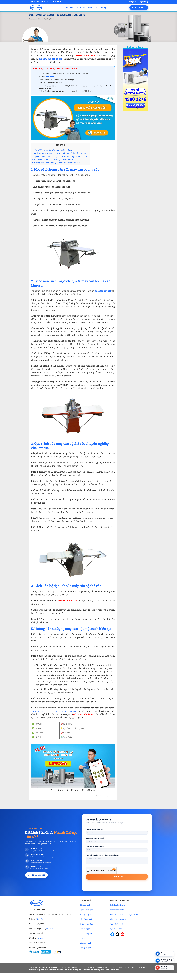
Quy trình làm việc (117, 929)
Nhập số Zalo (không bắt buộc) (95, 846)
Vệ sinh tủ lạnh (85, 943)
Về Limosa (70, 8)
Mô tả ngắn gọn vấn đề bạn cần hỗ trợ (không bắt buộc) (102, 855)
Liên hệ (103, 8)
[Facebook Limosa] (112, 934)
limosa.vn (39, 938)
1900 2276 (39, 919)
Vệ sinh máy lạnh (86, 910)
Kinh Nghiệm (132, 2)
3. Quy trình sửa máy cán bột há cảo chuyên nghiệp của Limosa (60, 156)
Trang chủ (32, 19)
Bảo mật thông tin (117, 924)
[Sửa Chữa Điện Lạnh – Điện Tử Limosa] (46, 7)
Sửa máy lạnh (85, 905)
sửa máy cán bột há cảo (50, 59)
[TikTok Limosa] (117, 934)
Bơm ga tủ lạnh (85, 948)
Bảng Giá (92, 8)
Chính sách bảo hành (118, 910)
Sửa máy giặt (85, 929)
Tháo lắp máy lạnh (87, 924)
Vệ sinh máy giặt (86, 934)
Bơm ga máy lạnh (86, 915)
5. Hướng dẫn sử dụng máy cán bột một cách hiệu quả (56, 162)
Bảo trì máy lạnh (86, 919)
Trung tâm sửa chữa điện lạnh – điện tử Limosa (54, 711)
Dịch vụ (80, 8)
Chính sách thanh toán (119, 919)
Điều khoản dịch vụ (117, 905)
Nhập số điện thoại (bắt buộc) (95, 838)
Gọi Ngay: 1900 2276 (37, 875)
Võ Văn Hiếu (51, 929)
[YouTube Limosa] (122, 934)
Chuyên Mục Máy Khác (46, 19)
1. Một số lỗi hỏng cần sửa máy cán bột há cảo (52, 150)
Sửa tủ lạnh (84, 938)
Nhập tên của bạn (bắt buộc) (94, 829)
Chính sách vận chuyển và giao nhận (124, 915)
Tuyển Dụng (144, 2)
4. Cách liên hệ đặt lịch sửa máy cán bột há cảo (52, 159)
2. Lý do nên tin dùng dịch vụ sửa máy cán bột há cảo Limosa (59, 153)
